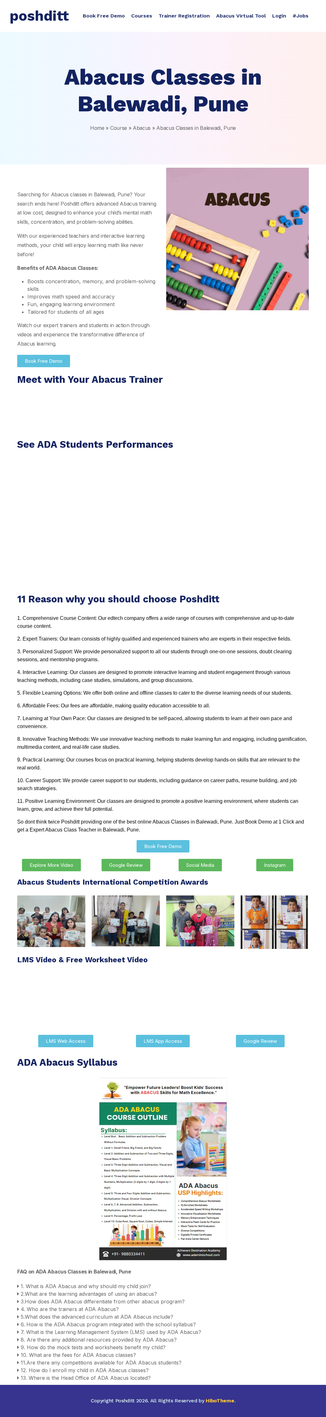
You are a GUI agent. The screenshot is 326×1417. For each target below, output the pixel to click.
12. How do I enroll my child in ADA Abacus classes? (85, 1370)
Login (279, 16)
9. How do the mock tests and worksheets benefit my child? (93, 1347)
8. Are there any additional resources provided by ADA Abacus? (99, 1339)
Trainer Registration (184, 16)
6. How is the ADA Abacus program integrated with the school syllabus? (108, 1324)
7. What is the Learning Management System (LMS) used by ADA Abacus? (111, 1332)
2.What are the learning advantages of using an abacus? (89, 1294)
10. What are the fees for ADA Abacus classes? (78, 1355)
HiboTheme (220, 1401)
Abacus (142, 128)
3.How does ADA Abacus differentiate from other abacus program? (103, 1301)
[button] (163, 1286)
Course (118, 128)
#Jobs (300, 16)
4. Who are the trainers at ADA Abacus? (70, 1309)
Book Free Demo (104, 16)
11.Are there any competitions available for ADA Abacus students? (101, 1362)
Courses (141, 16)
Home (97, 128)
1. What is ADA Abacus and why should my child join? (86, 1286)
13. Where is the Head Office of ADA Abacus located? (86, 1378)
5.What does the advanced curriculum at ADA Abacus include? (97, 1317)
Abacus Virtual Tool (241, 16)
